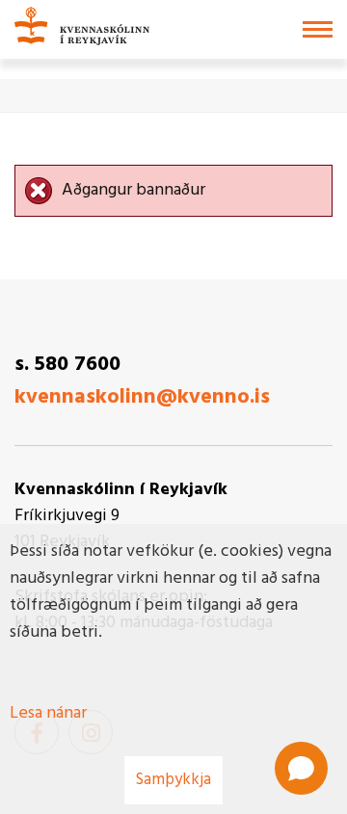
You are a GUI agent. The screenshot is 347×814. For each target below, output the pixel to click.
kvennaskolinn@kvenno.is (142, 397)
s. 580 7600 (67, 364)
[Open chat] (301, 768)
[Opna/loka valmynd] (317, 29)
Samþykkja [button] (173, 780)
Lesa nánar (48, 713)
